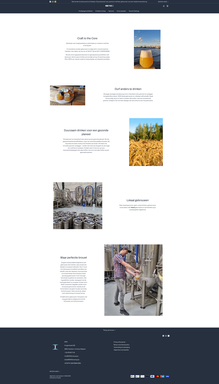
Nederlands (162, 1)
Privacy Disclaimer (119, 342)
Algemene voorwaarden (121, 350)
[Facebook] (50, 2)
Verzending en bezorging (122, 347)
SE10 (69, 376)
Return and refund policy (121, 345)
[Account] (164, 6)
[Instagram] (53, 2)
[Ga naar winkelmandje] (167, 6)
